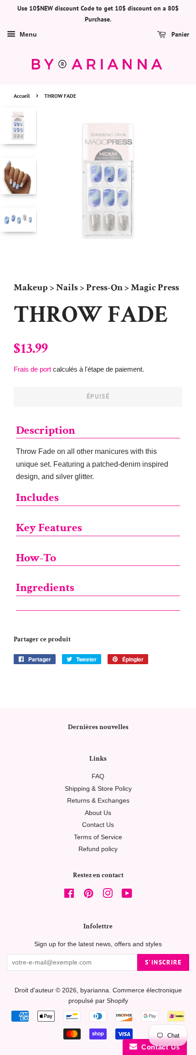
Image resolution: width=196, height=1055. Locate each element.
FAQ (98, 776)
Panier (179, 34)
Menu (27, 34)
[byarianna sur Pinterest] (88, 895)
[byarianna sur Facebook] (69, 895)
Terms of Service (98, 837)
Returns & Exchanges (98, 800)
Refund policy (98, 849)
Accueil (22, 95)
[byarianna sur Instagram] (108, 895)
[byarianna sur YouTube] (127, 895)
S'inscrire (163, 962)
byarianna (94, 990)
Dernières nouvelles (98, 727)
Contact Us (98, 824)
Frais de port (32, 369)
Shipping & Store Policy (98, 788)
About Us (98, 813)
